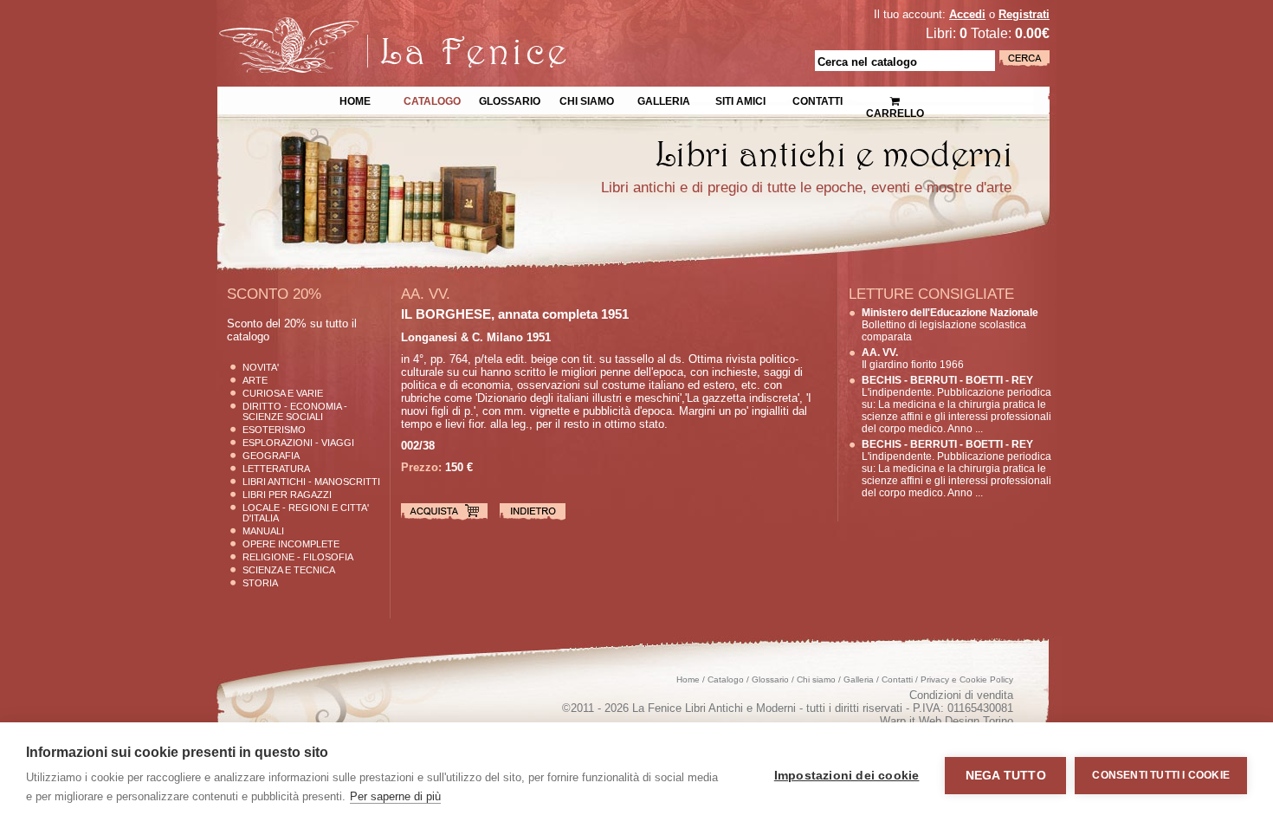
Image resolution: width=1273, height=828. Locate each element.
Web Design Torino (966, 721)
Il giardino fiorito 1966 (913, 358)
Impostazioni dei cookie (847, 775)
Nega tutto (1006, 775)
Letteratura (276, 468)
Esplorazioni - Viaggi (298, 442)
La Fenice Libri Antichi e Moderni (368, 26)
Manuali (263, 531)
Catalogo (432, 99)
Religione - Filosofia (297, 557)
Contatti (817, 99)
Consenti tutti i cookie (1161, 775)
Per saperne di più (395, 796)
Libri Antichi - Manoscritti (311, 481)
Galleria (663, 99)
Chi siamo (586, 99)
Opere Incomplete (290, 544)
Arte (255, 380)
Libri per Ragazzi (287, 494)
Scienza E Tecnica (288, 570)
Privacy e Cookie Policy (967, 679)
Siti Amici (740, 99)
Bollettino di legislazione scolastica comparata (950, 325)
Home (355, 99)
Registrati (1024, 14)
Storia (260, 583)
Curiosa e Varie (282, 393)
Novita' (260, 367)
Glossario (509, 99)
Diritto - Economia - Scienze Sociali (294, 411)
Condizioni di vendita (961, 695)
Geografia (271, 455)
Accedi (967, 14)
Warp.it (897, 721)
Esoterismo (274, 429)
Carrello (894, 95)
